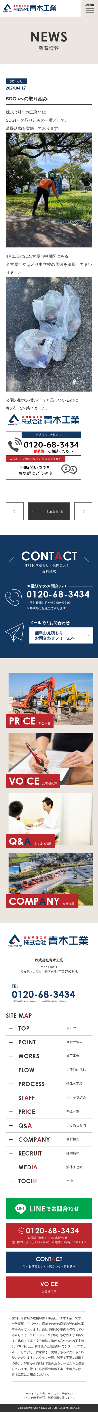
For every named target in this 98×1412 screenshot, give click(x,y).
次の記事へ (83, 511)
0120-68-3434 (58, 594)
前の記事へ (14, 511)
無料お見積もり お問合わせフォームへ (55, 635)
